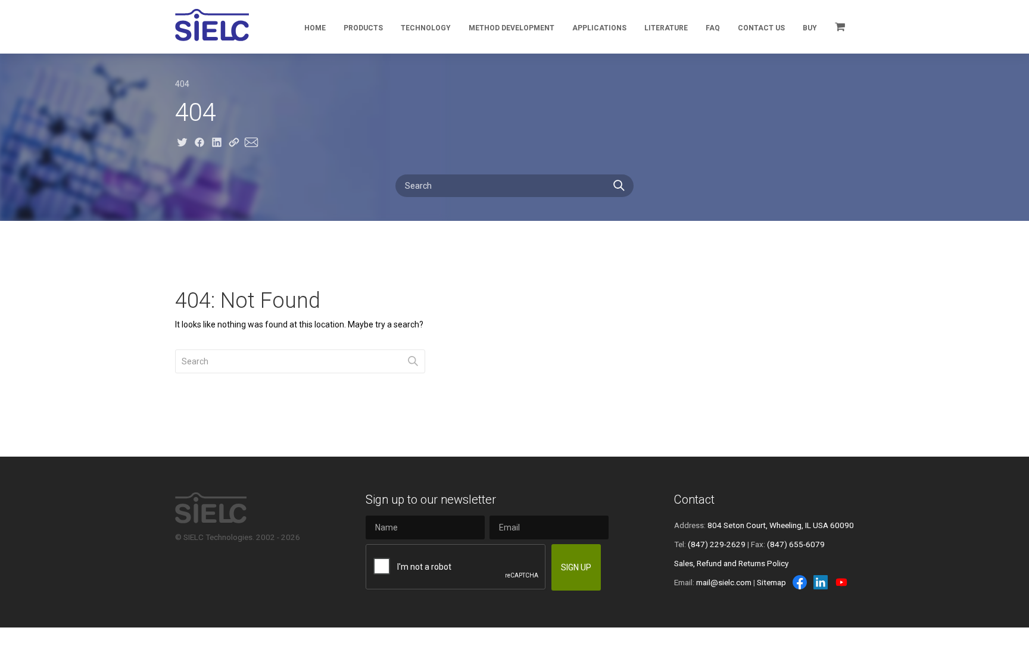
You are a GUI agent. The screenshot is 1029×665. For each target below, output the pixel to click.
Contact (694, 499)
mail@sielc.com (724, 582)
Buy (810, 28)
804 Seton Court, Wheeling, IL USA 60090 (780, 525)
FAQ (713, 28)
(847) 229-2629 (717, 544)
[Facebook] (800, 582)
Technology (426, 28)
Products (363, 28)
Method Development (511, 28)
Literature (666, 28)
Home (315, 28)
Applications (599, 28)
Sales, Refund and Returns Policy (731, 563)
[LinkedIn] (820, 582)
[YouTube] (841, 582)
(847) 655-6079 (796, 544)
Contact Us (761, 28)
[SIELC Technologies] (212, 25)
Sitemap (771, 582)
